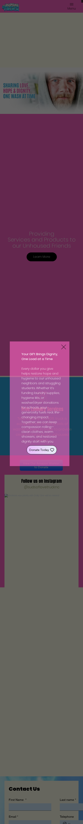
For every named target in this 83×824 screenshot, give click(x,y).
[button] (63, 347)
